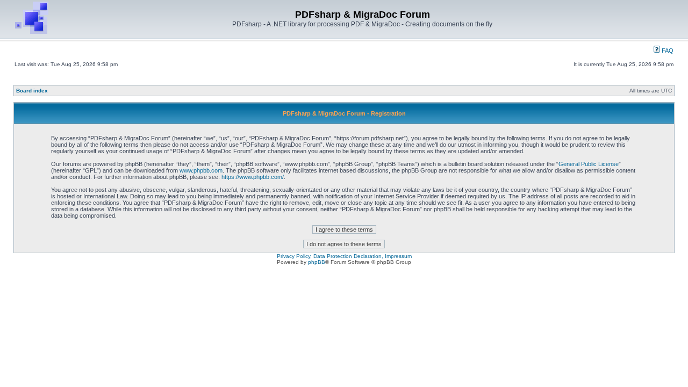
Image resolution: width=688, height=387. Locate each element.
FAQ (666, 50)
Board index (32, 91)
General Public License (588, 164)
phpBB (316, 262)
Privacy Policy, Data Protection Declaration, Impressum (344, 256)
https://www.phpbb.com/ (252, 177)
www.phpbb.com (201, 170)
